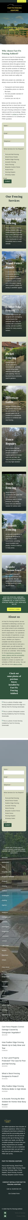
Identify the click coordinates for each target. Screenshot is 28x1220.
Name (6, 125)
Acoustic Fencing (10, 162)
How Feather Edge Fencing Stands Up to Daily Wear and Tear (13, 1045)
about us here (17, 664)
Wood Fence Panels (11, 157)
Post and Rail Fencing (12, 154)
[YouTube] (5, 1216)
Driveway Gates (10, 175)
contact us (15, 114)
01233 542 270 (21, 1)
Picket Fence (9, 169)
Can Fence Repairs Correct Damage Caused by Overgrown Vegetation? (13, 1030)
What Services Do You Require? (14, 150)
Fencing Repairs (10, 172)
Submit (7, 181)
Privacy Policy (21, 1216)
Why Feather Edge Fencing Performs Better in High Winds (14, 1087)
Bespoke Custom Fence (12, 167)
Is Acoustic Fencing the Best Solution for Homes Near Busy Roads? (14, 1102)
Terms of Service (20, 1213)
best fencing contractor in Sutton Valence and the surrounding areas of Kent (13, 655)
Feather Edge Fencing (12, 159)
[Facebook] (5, 1212)
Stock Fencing (9, 164)
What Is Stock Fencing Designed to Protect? (11, 1074)
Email (6, 133)
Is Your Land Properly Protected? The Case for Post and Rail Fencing (14, 1061)
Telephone (7, 141)
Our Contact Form (14, 1193)
